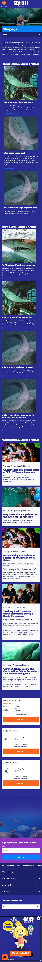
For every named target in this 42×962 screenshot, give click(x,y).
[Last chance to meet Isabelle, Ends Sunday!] (20, 938)
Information (10, 865)
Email (4, 847)
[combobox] (21, 906)
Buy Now (21, 719)
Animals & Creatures (28, 865)
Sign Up (21, 857)
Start (3, 865)
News (5, 34)
